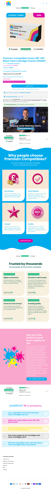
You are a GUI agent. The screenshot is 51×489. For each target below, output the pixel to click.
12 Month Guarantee (8, 463)
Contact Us (6, 459)
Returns (5, 465)
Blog (4, 467)
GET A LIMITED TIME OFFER (36, 379)
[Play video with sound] (25, 119)
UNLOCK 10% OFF (25, 240)
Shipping (9, 69)
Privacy (5, 469)
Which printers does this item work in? (13, 76)
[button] (4, 3)
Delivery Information (8, 461)
